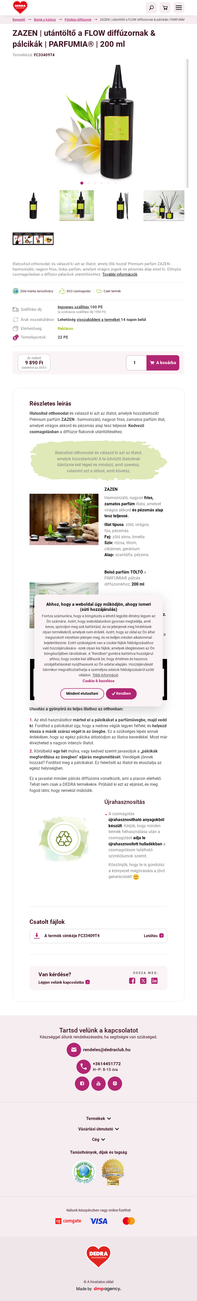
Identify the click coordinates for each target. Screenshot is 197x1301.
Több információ (105, 675)
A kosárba (166, 362)
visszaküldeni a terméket (99, 319)
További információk (119, 274)
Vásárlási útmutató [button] (95, 1129)
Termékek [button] (95, 1118)
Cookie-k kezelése (98, 681)
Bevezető (19, 19)
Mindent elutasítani (82, 693)
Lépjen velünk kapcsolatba (61, 982)
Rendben (123, 693)
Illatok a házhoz (45, 19)
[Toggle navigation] (151, 7)
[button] (81, 184)
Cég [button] (95, 1139)
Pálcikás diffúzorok (78, 19)
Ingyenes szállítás (74, 307)
